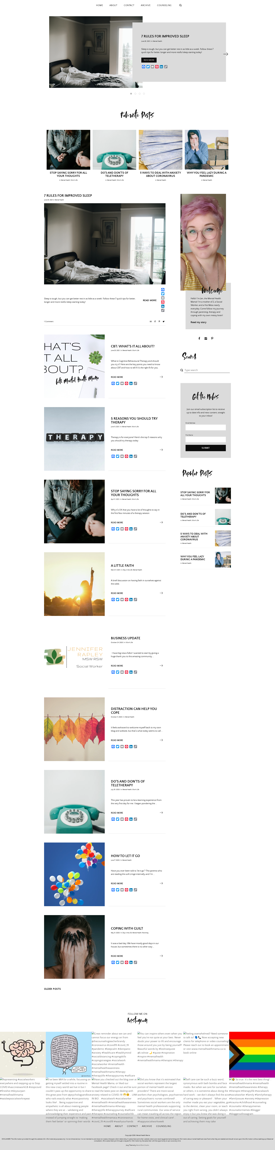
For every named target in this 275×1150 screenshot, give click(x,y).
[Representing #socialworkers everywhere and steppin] (23, 1100)
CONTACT (129, 5)
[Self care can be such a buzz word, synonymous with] (206, 1100)
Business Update (125, 638)
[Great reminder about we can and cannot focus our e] (115, 1055)
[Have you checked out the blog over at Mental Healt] (115, 1100)
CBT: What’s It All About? (133, 346)
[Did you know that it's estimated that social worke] (160, 1100)
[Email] (161, 298)
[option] (137, 52)
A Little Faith (122, 566)
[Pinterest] (161, 302)
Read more (149, 60)
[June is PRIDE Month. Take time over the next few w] (252, 1055)
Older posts (52, 989)
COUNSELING (164, 5)
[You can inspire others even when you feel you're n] (160, 1055)
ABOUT (113, 5)
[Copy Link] (161, 311)
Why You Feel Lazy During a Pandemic (206, 174)
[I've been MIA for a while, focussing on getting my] (69, 1100)
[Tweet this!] (164, 322)
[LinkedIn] (161, 307)
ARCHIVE (145, 5)
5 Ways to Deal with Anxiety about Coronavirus (160, 174)
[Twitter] (161, 294)
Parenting (145, 933)
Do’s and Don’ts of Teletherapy (114, 174)
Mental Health (157, 41)
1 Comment (48, 322)
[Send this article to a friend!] (151, 322)
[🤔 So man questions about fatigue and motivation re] (69, 1055)
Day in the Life (127, 570)
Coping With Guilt (127, 929)
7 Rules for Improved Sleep (165, 36)
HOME (99, 5)
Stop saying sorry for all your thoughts (68, 174)
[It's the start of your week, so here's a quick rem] (23, 1055)
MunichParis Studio (142, 1145)
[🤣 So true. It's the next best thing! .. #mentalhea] (252, 1100)
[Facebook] (161, 290)
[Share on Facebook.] (155, 322)
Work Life (74, 180)
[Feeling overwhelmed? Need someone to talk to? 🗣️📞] (206, 1055)
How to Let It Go (125, 856)
